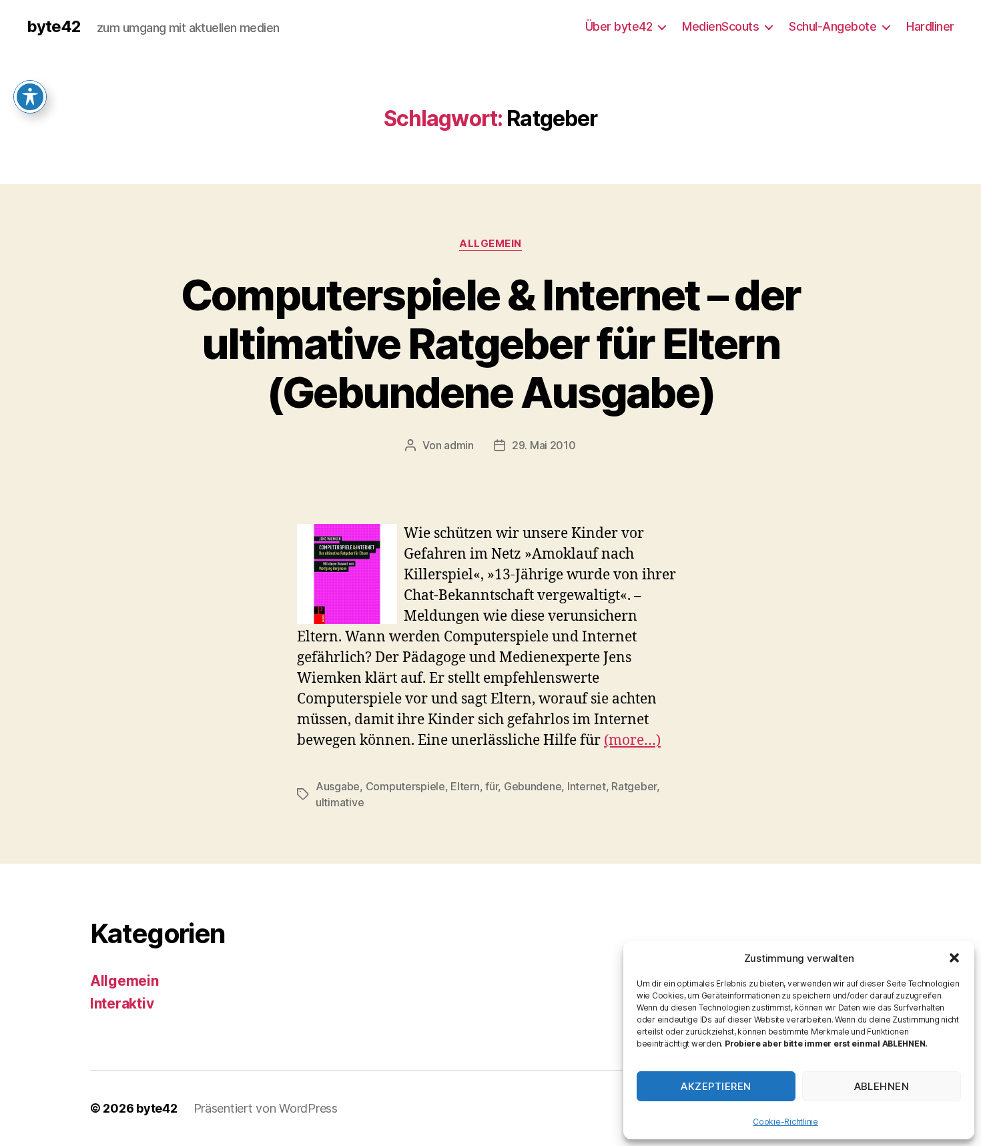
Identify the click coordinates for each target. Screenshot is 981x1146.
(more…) (632, 741)
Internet (586, 786)
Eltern (464, 786)
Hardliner (930, 26)
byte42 (54, 27)
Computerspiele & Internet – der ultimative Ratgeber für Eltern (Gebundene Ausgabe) (491, 343)
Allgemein (490, 244)
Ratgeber (634, 786)
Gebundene (533, 786)
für (491, 786)
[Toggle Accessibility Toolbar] (30, 97)
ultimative (340, 802)
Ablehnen (882, 1086)
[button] (954, 957)
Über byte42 (619, 26)
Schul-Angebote (832, 26)
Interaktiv (121, 1003)
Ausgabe (338, 786)
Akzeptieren (716, 1086)
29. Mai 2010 (544, 445)
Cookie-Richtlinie (785, 1122)
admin (459, 445)
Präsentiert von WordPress (266, 1108)
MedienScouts (720, 26)
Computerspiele (405, 786)
